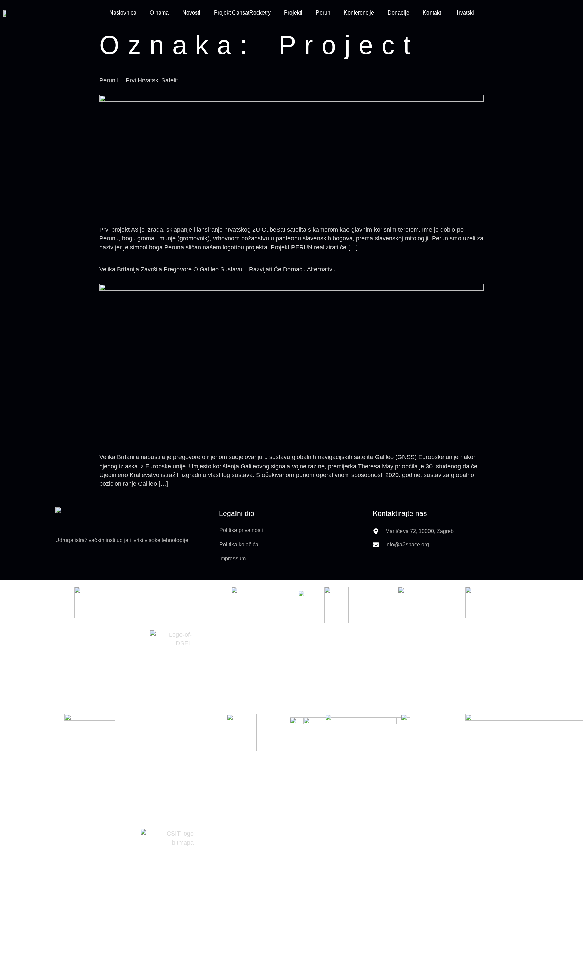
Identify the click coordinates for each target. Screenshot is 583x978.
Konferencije (359, 13)
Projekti (293, 13)
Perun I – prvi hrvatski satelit (138, 80)
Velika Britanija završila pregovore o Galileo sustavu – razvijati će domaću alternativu (217, 269)
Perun (323, 13)
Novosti (191, 13)
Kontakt (432, 13)
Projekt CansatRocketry (242, 13)
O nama (159, 13)
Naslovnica (122, 13)
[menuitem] (464, 13)
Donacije (398, 13)
